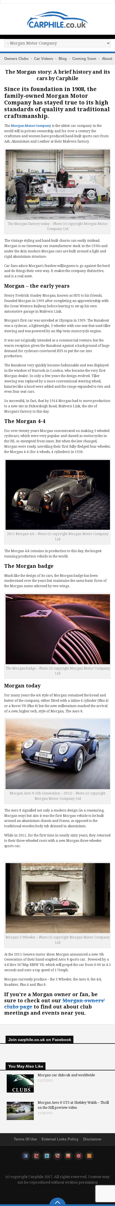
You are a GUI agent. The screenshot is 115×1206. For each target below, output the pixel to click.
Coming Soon (84, 59)
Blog (63, 59)
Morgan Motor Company (31, 126)
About (107, 59)
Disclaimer (92, 1139)
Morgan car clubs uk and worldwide (66, 1075)
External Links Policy (60, 1139)
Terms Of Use (25, 1139)
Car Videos (43, 59)
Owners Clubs (16, 59)
